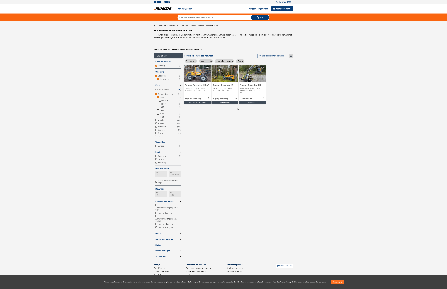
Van (157, 192)
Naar (171, 192)
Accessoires (160, 256)
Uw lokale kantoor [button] (235, 268)
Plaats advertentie (283, 8)
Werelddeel (160, 142)
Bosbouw (162, 25)
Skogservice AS (225, 102)
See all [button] (158, 136)
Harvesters (173, 25)
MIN (157, 172)
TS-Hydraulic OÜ (252, 102)
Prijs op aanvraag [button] (193, 98)
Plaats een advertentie (196, 271)
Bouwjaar (159, 189)
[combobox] (277, 266)
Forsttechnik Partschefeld (197, 102)
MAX (171, 172)
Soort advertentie (163, 62)
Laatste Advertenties (164, 201)
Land (157, 152)
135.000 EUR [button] (246, 98)
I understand (337, 282)
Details (158, 234)
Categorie (159, 72)
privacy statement (311, 282)
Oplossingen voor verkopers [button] (198, 268)
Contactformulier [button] (234, 271)
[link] (197, 73)
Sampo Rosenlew (188, 25)
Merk (157, 85)
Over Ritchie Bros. (161, 271)
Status (158, 245)
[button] (168, 55)
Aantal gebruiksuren (164, 239)
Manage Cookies (291, 282)
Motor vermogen (162, 251)
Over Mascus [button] (159, 268)
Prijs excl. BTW (162, 169)
